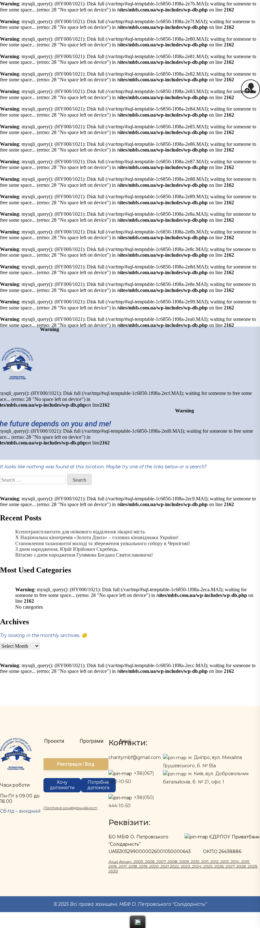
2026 (219, 866)
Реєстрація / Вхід (75, 764)
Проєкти (54, 741)
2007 (161, 861)
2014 (235, 861)
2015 (245, 861)
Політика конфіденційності (70, 807)
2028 (241, 866)
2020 (154, 866)
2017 (123, 866)
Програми (91, 741)
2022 (174, 866)
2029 (252, 866)
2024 (196, 866)
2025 (207, 866)
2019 (143, 866)
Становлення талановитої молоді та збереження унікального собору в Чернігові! (102, 543)
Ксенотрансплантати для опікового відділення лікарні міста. (80, 531)
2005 (138, 861)
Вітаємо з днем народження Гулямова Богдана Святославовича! (84, 555)
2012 (214, 861)
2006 (149, 861)
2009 (184, 861)
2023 (185, 866)
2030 (113, 871)
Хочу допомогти (62, 784)
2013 (224, 861)
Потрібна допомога (98, 784)
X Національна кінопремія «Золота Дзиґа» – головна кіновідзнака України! (97, 537)
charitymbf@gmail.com (134, 757)
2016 (112, 866)
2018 (132, 866)
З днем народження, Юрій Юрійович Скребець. (66, 549)
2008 (172, 861)
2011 (204, 861)
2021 (164, 866)
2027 (229, 866)
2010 (195, 861)
